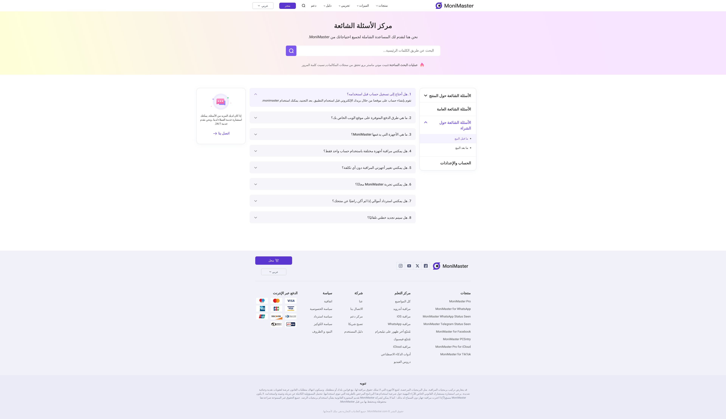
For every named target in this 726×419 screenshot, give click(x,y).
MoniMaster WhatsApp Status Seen (447, 316)
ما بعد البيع (461, 148)
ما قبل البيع (461, 139)
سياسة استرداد (323, 316)
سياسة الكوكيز (323, 324)
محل (271, 260)
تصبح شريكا (355, 324)
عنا (361, 301)
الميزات (364, 5)
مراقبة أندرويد (402, 309)
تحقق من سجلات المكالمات (343, 65)
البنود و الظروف (322, 331)
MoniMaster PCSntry (457, 339)
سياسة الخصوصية (321, 309)
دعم (313, 5)
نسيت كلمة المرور (313, 65)
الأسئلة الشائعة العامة (454, 109)
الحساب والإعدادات (455, 163)
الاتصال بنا (356, 309)
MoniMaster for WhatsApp (453, 309)
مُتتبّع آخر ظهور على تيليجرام (393, 331)
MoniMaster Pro (460, 301)
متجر (287, 6)
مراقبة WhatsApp (399, 324)
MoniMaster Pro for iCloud (453, 347)
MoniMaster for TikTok (455, 354)
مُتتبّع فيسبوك (402, 339)
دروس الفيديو (402, 362)
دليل (328, 5)
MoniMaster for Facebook (453, 331)
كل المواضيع (403, 301)
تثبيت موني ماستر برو (375, 65)
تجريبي (345, 5)
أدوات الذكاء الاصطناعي (396, 354)
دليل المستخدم (353, 331)
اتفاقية (328, 301)
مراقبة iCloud (402, 347)
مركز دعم (356, 316)
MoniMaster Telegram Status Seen (447, 324)
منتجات (383, 5)
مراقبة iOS (404, 316)
